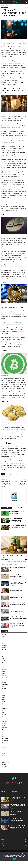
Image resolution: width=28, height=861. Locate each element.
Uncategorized (5, 762)
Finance (4, 680)
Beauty (4, 639)
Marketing (4, 721)
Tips (3, 758)
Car (3, 652)
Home (2, 5)
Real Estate (5, 738)
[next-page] (5, 532)
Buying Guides (5, 647)
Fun (3, 686)
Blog (3, 643)
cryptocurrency (13, 474)
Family (3, 673)
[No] (26, 856)
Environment (5, 669)
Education (4, 665)
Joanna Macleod (4, 559)
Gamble (4, 691)
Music (3, 725)
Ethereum (4, 475)
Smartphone (5, 745)
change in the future (17, 278)
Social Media (5, 747)
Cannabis (4, 649)
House (3, 701)
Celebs (4, 660)
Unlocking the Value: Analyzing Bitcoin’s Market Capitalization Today (17, 527)
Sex (3, 742)
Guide (3, 697)
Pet (3, 734)
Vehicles (4, 764)
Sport (3, 751)
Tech (3, 755)
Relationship (5, 740)
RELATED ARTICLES (6, 507)
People (4, 732)
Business (4, 645)
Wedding (4, 766)
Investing (4, 708)
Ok (14, 858)
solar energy (14, 434)
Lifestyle (4, 714)
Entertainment (5, 667)
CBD (3, 658)
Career (4, 654)
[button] (2, 2)
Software (4, 749)
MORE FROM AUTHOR (18, 507)
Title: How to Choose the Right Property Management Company (21, 483)
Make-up (4, 719)
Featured (4, 678)
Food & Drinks (5, 684)
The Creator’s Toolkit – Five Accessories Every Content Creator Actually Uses (18, 576)
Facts (3, 671)
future (8, 475)
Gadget (4, 688)
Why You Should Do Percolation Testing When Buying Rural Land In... (17, 569)
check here (21, 118)
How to (4, 703)
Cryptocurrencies (8, 5)
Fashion (4, 675)
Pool (3, 736)
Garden (4, 695)
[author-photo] (14, 498)
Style (3, 753)
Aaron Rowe (5, 17)
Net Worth (4, 727)
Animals (4, 634)
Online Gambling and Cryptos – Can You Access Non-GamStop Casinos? (6, 484)
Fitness (4, 682)
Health (3, 699)
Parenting (4, 729)
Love (3, 716)
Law (3, 712)
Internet (4, 706)
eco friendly (19, 474)
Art (3, 636)
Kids (3, 710)
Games (4, 693)
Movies (4, 723)
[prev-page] (2, 532)
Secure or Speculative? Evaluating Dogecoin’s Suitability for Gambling (15, 520)
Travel (3, 760)
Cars (3, 656)
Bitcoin (3, 150)
